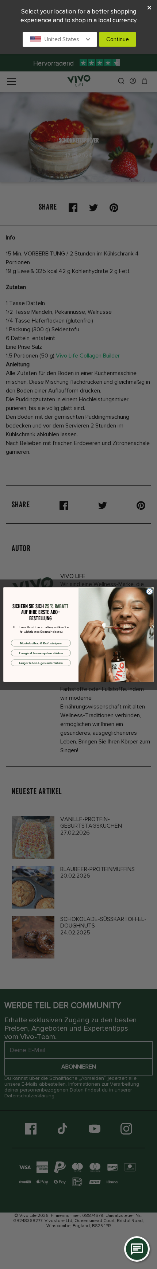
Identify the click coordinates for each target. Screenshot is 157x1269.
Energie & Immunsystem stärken (41, 653)
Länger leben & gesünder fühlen (41, 663)
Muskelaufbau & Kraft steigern (40, 643)
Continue (117, 39)
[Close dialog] (149, 591)
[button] (60, 39)
